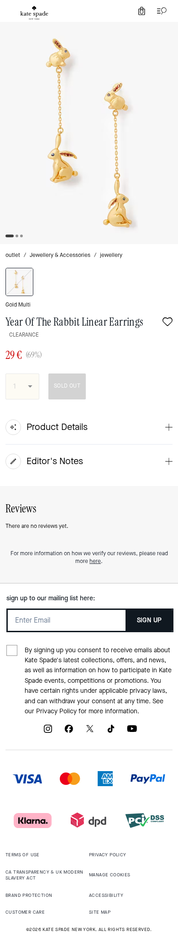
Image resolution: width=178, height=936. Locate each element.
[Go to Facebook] (68, 732)
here (95, 561)
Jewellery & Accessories (60, 255)
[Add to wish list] (167, 322)
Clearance (24, 334)
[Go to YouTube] (131, 732)
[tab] (34, 13)
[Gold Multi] (19, 282)
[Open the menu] (159, 10)
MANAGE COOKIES (110, 875)
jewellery (111, 255)
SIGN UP (149, 620)
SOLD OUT (67, 385)
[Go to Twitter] (89, 732)
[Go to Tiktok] (110, 732)
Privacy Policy (56, 711)
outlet (12, 255)
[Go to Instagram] (47, 732)
